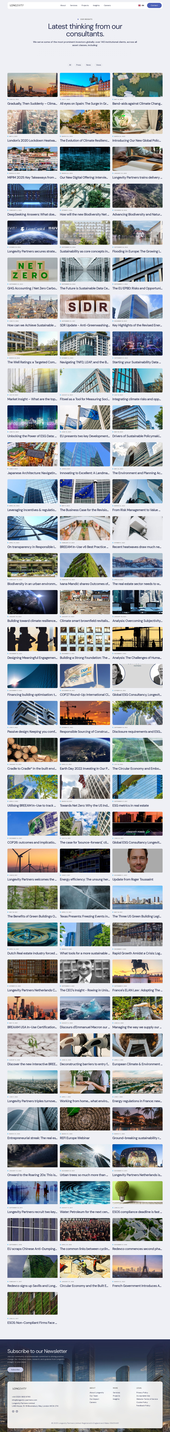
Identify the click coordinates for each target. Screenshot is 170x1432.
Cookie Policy (142, 1402)
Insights (116, 1399)
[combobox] (141, 5)
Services (116, 1392)
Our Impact (94, 1399)
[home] (16, 5)
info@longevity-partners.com (24, 1400)
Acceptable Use (143, 1396)
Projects (116, 1396)
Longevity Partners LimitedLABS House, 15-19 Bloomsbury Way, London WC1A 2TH (35, 1404)
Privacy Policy (142, 1392)
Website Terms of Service (147, 1399)
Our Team (94, 1396)
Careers (93, 1402)
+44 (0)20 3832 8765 (21, 1397)
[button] (63, 5)
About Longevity (97, 1392)
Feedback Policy (143, 1405)
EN (143, 5)
